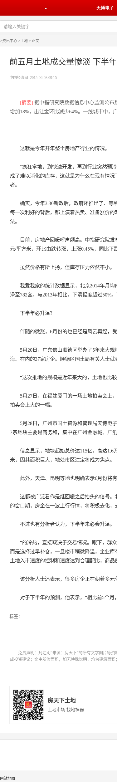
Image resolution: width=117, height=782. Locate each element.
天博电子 (105, 8)
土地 (24, 41)
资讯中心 (9, 41)
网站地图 (7, 778)
